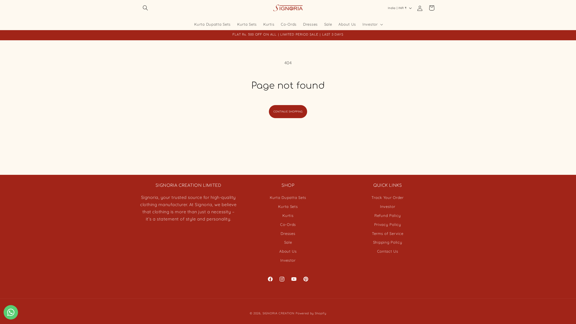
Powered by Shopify (311, 313)
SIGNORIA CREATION (279, 313)
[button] (145, 8)
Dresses (288, 233)
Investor (288, 260)
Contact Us (387, 251)
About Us (288, 251)
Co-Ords (288, 224)
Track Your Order (387, 197)
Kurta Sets (288, 206)
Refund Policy (387, 215)
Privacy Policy (387, 224)
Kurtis (287, 215)
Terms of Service (387, 233)
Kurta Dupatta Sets (288, 197)
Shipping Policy (387, 242)
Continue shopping (288, 111)
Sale (288, 242)
